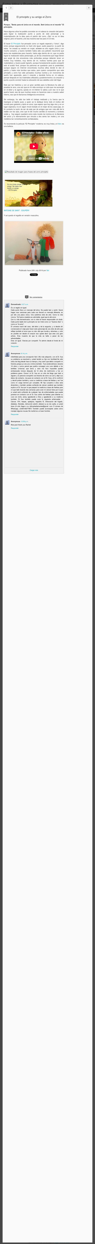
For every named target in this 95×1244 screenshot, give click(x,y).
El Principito (16, 43)
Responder (15, 346)
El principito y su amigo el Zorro (34, 17)
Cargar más (34, 470)
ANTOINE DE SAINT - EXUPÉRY (17, 210)
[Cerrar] (88, 8)
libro (59, 123)
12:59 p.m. (25, 421)
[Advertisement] (77, 52)
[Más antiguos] (10, 8)
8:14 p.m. (24, 353)
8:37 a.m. (25, 304)
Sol (48, 270)
